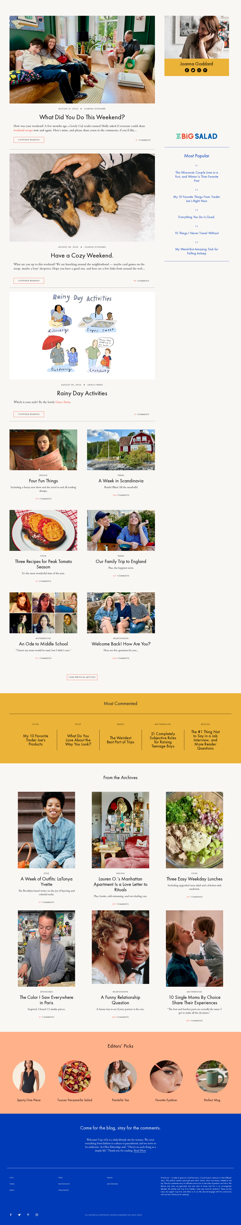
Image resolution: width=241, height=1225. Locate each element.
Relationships (121, 638)
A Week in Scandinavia (121, 481)
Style (46, 873)
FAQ (59, 1190)
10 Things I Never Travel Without (197, 233)
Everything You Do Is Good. (196, 217)
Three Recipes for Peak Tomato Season (43, 564)
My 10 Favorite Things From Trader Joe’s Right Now (196, 199)
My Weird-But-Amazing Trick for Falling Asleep (196, 251)
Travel (121, 475)
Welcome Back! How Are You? (121, 644)
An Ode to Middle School (43, 644)
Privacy (66, 1190)
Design (43, 475)
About (12, 1190)
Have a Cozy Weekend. (82, 255)
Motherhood (43, 638)
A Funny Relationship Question (120, 1000)
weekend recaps (23, 130)
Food (43, 556)
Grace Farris (95, 384)
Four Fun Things (43, 481)
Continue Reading (29, 139)
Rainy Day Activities (82, 393)
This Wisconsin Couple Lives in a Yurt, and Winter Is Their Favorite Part (196, 176)
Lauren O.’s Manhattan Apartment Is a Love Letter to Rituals (120, 884)
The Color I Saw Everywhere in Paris (46, 1000)
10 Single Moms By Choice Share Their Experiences (195, 1000)
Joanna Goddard (95, 108)
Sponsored (46, 991)
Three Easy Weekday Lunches (194, 879)
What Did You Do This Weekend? (82, 117)
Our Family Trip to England (121, 561)
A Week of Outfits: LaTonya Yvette (46, 881)
